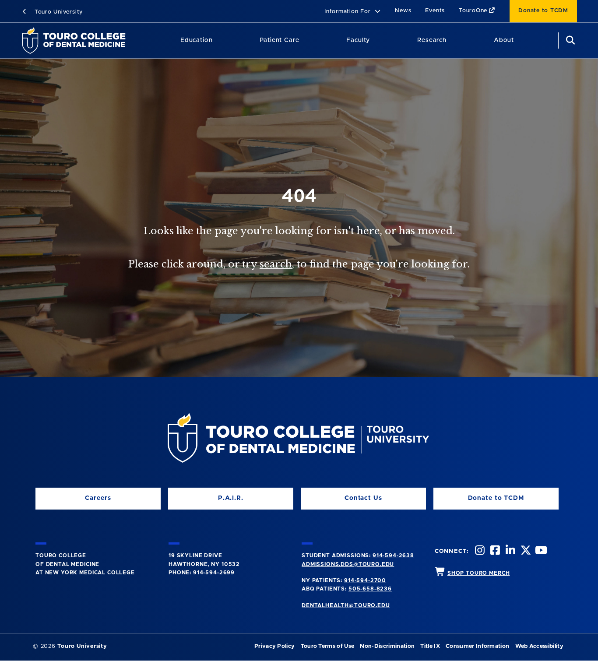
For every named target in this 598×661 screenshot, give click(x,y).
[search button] (569, 40)
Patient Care (279, 40)
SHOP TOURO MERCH (478, 573)
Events (435, 11)
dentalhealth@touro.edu (346, 605)
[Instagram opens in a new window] (479, 551)
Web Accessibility (539, 646)
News (403, 11)
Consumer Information (477, 646)
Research (432, 40)
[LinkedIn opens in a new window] (509, 551)
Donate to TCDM (543, 11)
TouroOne (473, 11)
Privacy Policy (274, 646)
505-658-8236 (370, 588)
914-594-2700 (365, 580)
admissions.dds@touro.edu (348, 564)
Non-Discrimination (387, 646)
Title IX (430, 646)
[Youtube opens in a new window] (540, 551)
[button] (352, 12)
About (504, 40)
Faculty (358, 40)
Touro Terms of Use (328, 646)
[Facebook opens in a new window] (494, 551)
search (276, 264)
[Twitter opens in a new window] (525, 551)
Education (196, 40)
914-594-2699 (214, 572)
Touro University (57, 12)
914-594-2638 (393, 555)
